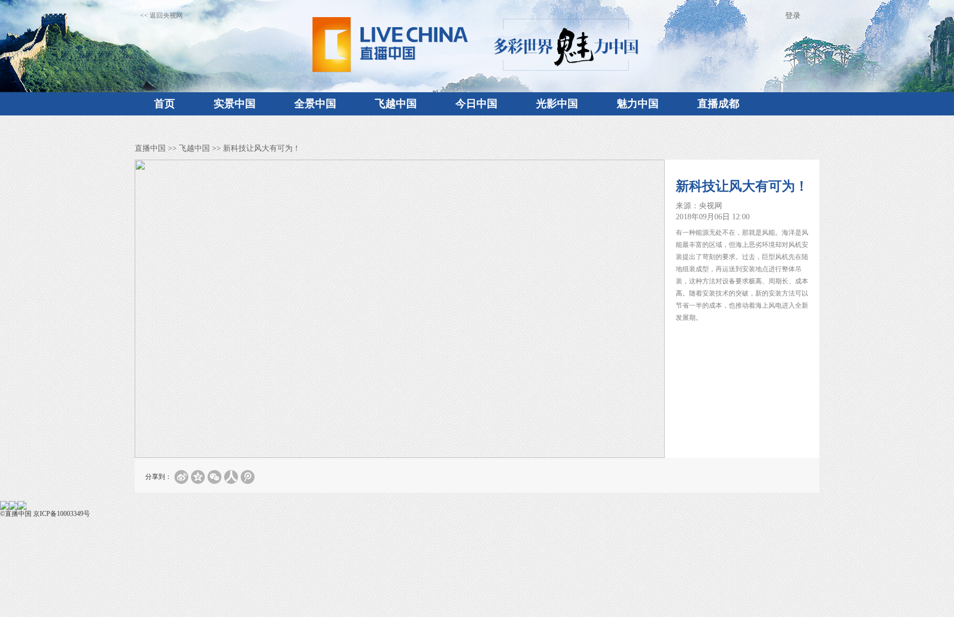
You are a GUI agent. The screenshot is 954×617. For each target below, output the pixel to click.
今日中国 (476, 103)
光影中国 (557, 103)
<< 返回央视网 (161, 15)
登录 (793, 16)
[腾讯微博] (248, 477)
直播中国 (150, 148)
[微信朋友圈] (214, 477)
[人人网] (231, 477)
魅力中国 (638, 103)
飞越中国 (396, 103)
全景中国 (315, 103)
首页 (164, 103)
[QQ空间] (198, 477)
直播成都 (718, 103)
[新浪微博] (181, 477)
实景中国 (235, 103)
